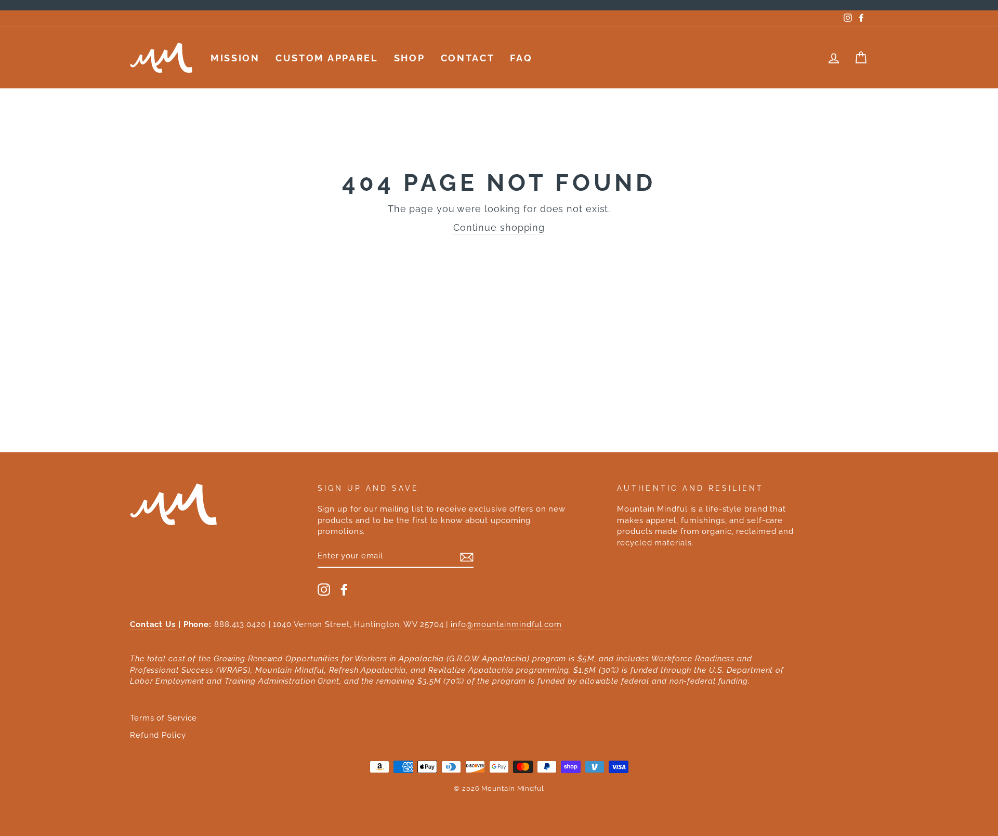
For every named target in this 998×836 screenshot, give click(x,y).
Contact (468, 58)
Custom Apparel (326, 58)
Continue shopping (499, 227)
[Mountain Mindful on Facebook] (344, 589)
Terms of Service (163, 718)
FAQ (521, 58)
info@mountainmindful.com (506, 624)
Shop (409, 58)
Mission (235, 58)
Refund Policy (158, 735)
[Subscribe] (467, 556)
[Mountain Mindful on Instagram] (324, 589)
